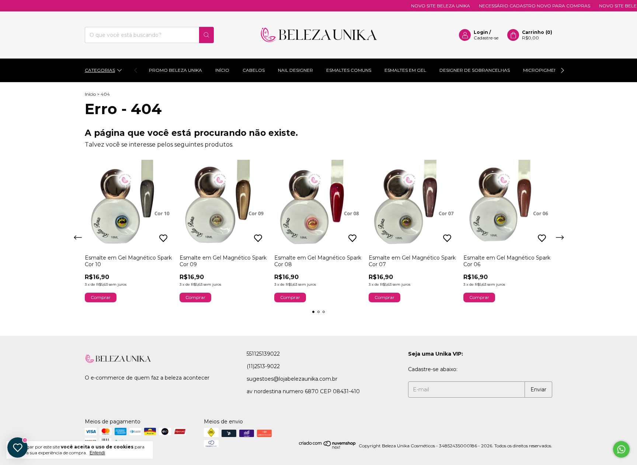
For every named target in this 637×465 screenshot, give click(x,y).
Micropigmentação (548, 70)
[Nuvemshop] (327, 447)
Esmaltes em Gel (405, 70)
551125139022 (263, 353)
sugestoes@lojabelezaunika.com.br (292, 379)
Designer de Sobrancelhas (474, 70)
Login (481, 32)
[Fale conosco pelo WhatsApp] (621, 449)
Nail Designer (295, 70)
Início (222, 70)
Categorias (100, 70)
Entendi (97, 452)
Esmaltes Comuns (348, 70)
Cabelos (254, 70)
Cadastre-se (486, 37)
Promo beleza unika (175, 70)
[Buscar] (206, 35)
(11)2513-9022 (263, 366)
